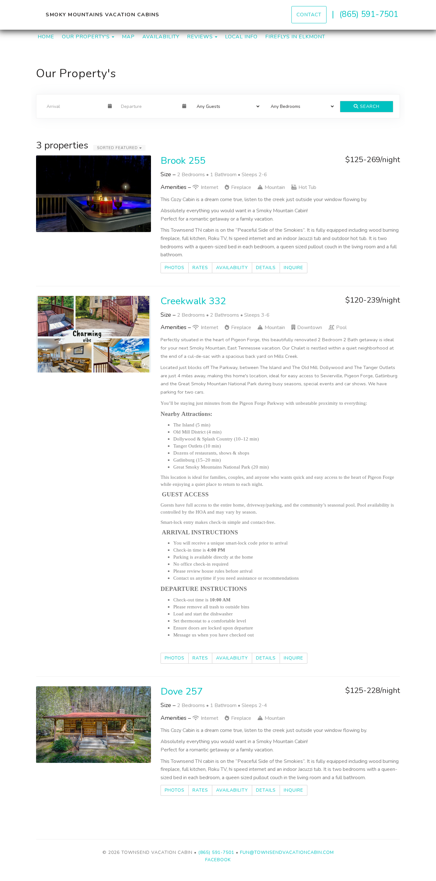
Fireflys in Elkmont (295, 36)
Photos (174, 268)
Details (266, 268)
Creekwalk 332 (193, 301)
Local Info (241, 36)
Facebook (218, 860)
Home (46, 36)
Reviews (200, 36)
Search (369, 106)
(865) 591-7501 (368, 14)
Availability (160, 36)
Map (128, 36)
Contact (309, 14)
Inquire (293, 268)
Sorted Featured (118, 147)
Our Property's (86, 36)
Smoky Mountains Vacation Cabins (103, 14)
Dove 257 (182, 691)
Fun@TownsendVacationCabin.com (287, 852)
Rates (200, 268)
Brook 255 (183, 160)
